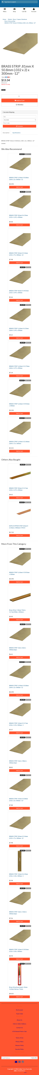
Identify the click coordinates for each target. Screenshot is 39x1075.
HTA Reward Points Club (19, 1031)
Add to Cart (20, 100)
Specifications (16, 132)
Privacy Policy (19, 1041)
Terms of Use (19, 1038)
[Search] (2, 1)
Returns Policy (19, 1045)
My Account (19, 1010)
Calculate (20, 126)
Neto (25, 1072)
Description (6, 132)
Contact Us (19, 1027)
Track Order (19, 1013)
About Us (19, 1020)
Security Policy (19, 1049)
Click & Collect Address (19, 1024)
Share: (3, 77)
